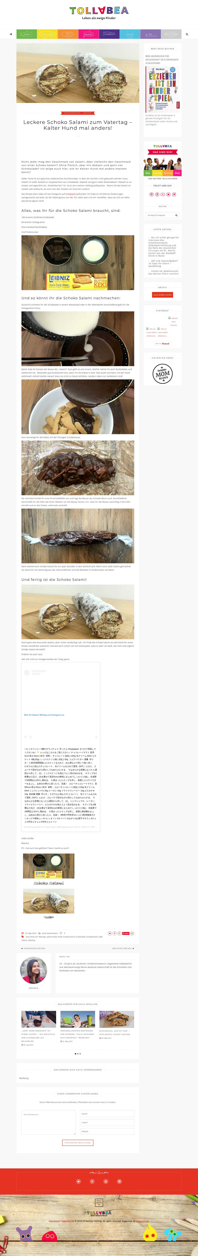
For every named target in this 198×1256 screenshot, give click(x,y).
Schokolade (80, 936)
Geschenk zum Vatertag (35, 936)
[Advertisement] (74, 146)
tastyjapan (71, 194)
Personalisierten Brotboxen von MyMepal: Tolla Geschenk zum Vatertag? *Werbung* (38, 1034)
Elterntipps (47, 34)
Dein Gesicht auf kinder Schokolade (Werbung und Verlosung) (114, 1034)
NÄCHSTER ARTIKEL (122, 948)
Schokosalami (91, 936)
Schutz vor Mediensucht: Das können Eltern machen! (163, 272)
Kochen (89, 34)
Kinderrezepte (72, 113)
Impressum (54, 1221)
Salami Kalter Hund (54, 936)
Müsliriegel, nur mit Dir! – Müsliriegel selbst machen (75, 1032)
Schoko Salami (69, 936)
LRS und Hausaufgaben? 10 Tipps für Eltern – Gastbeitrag (163, 263)
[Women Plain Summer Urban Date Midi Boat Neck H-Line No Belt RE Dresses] (173, 322)
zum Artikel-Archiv (163, 294)
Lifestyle (109, 34)
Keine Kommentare (50, 933)
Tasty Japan (50, 827)
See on (159, 343)
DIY (68, 34)
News (27, 34)
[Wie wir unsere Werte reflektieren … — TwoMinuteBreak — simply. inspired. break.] (151, 332)
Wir (150, 34)
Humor (130, 34)
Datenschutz (171, 34)
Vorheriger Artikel (35, 948)
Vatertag (31, 940)
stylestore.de (142, 1221)
